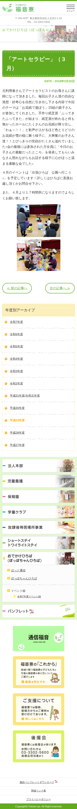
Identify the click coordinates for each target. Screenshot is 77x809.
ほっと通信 (18, 570)
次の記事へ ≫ (60, 288)
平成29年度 (17, 420)
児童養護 (38, 481)
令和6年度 (16, 334)
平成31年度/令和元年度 (25, 395)
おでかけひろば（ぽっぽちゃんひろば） (38, 558)
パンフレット (38, 611)
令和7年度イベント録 (29, 596)
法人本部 (38, 465)
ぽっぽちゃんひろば (24, 578)
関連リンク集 (38, 790)
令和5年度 (16, 346)
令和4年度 (16, 358)
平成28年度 (17, 432)
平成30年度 (17, 408)
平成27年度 (17, 445)
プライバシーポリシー (38, 799)
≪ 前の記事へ (17, 288)
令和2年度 (16, 383)
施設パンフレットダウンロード (37, 782)
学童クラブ (38, 511)
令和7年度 (16, 321)
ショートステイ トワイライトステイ (38, 542)
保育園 (38, 496)
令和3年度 (16, 371)
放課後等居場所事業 (38, 527)
